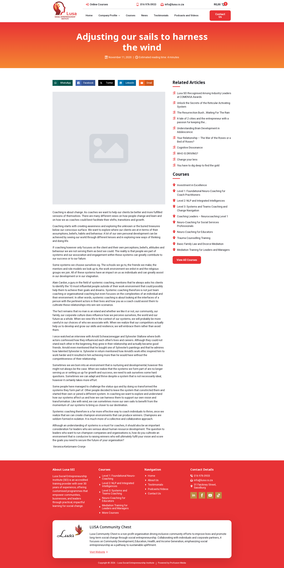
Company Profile (108, 15)
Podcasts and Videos (186, 15)
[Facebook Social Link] (202, 495)
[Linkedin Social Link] (193, 495)
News (144, 15)
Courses (130, 15)
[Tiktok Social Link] (218, 495)
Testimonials (161, 15)
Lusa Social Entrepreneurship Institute (135, 562)
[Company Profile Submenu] (120, 15)
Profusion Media (178, 562)
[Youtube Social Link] (210, 495)
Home (89, 15)
